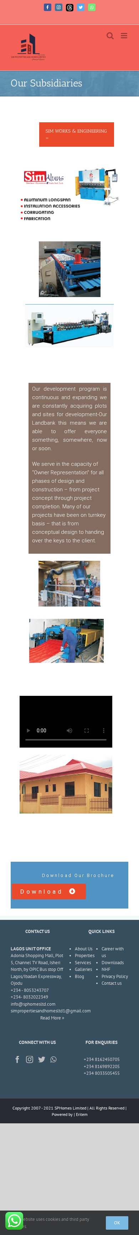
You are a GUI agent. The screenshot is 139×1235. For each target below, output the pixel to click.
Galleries (83, 969)
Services (83, 963)
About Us (83, 949)
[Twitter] (80, 7)
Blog (79, 976)
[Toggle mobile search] (110, 35)
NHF (106, 969)
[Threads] (69, 7)
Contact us (112, 983)
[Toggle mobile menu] (124, 35)
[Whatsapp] (92, 7)
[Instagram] (58, 7)
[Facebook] (47, 7)
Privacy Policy (115, 976)
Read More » (52, 1018)
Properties (84, 955)
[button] (49, 891)
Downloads (113, 963)
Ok (117, 1223)
